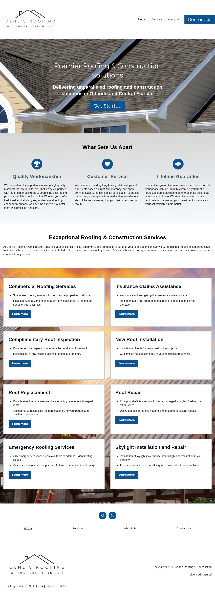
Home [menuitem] (28, 528)
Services (157, 19)
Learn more (20, 314)
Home (141, 19)
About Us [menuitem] (130, 528)
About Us (173, 19)
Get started (107, 105)
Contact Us (199, 19)
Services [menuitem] (78, 528)
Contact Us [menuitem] (184, 528)
